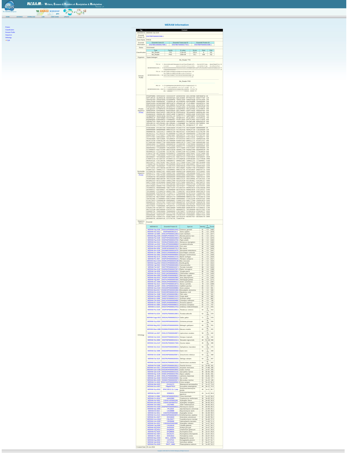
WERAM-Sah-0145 (153, 372)
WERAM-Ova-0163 (153, 246)
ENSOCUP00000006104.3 (170, 252)
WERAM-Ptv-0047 (154, 259)
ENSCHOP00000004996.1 (170, 300)
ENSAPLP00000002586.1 (170, 277)
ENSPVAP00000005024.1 (170, 259)
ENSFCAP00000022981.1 (170, 294)
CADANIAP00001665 (170, 423)
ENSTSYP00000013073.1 (170, 284)
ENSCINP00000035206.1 (170, 396)
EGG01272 (170, 384)
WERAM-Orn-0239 (153, 355)
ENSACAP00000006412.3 (170, 282)
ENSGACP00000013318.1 (170, 362)
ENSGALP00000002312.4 (170, 317)
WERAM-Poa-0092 (153, 296)
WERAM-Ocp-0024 (153, 321)
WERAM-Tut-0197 (154, 267)
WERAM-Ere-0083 (154, 305)
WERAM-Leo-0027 (154, 333)
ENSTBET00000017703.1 (180, 45)
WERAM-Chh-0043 (153, 300)
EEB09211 (170, 393)
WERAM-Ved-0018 (153, 442)
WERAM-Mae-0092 (153, 275)
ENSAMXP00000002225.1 (170, 367)
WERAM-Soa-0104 (153, 288)
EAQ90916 (170, 430)
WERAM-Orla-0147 (153, 343)
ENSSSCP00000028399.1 (170, 378)
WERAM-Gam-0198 (153, 370)
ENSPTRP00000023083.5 (170, 238)
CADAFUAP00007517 (170, 402)
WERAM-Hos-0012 (153, 232)
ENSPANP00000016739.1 (170, 240)
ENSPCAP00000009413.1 (170, 302)
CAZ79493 (170, 404)
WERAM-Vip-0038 (154, 271)
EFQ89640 (170, 432)
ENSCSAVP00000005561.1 (170, 382)
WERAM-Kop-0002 (153, 440)
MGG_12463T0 (170, 438)
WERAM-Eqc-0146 (153, 374)
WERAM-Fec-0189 (153, 294)
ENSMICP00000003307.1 (170, 380)
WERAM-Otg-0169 (154, 229)
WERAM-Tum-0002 (153, 404)
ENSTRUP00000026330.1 (170, 359)
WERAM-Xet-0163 (154, 337)
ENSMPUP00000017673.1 (170, 236)
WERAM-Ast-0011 (154, 413)
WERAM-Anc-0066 (153, 282)
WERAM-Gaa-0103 (153, 362)
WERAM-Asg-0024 (153, 427)
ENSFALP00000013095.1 (170, 314)
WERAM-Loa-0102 (154, 244)
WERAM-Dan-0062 (153, 255)
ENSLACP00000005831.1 (170, 376)
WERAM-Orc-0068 (153, 252)
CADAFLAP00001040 (170, 400)
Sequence (8, 35)
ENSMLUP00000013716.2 (170, 257)
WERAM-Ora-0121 (153, 415)
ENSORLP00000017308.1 (170, 343)
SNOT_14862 (170, 444)
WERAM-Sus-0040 (153, 378)
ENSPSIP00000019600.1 (170, 310)
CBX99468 (170, 421)
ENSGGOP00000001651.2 (170, 263)
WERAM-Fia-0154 (154, 314)
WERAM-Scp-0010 (153, 389)
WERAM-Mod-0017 (153, 290)
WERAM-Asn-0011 (153, 423)
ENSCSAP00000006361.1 (170, 273)
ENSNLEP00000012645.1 (170, 242)
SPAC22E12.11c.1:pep (170, 389)
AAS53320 (170, 427)
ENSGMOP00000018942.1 (170, 370)
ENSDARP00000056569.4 (170, 351)
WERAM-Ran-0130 (153, 269)
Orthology (8, 37)
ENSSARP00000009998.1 (170, 288)
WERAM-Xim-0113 (153, 347)
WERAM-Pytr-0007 (153, 434)
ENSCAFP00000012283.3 (170, 234)
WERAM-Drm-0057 (153, 386)
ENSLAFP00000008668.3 (170, 244)
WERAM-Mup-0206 (153, 236)
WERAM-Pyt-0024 (154, 432)
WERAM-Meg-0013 (153, 325)
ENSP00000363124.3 (170, 232)
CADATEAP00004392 (170, 413)
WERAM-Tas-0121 (154, 284)
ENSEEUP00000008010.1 (170, 305)
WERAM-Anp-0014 (153, 277)
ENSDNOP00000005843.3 (170, 255)
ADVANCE (19, 16)
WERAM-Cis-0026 (154, 382)
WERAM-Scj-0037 (154, 393)
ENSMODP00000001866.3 (170, 290)
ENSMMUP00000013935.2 (170, 329)
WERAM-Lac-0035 (154, 376)
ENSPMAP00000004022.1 (170, 407)
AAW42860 (170, 398)
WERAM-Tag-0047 (154, 280)
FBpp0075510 (170, 386)
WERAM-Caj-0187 (154, 286)
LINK (43, 16)
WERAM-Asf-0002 (154, 400)
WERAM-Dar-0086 (154, 351)
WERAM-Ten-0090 (154, 340)
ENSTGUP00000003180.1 (170, 280)
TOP (8, 40)
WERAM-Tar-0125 (154, 359)
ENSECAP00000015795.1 (170, 374)
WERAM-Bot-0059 (154, 248)
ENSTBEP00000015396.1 (155, 36)
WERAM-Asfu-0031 (153, 402)
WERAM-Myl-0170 (154, 257)
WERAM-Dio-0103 (154, 292)
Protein (7, 27)
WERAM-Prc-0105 (154, 302)
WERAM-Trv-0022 (154, 436)
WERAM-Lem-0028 (153, 421)
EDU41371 (170, 434)
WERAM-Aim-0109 (153, 250)
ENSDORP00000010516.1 (170, 292)
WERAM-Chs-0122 (153, 273)
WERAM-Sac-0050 (153, 409)
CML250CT (170, 419)
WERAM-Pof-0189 (154, 365)
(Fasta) (141, 112)
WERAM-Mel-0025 (154, 384)
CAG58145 (170, 425)
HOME (8, 16)
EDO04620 (170, 417)
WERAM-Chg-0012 (153, 430)
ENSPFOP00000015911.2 (170, 365)
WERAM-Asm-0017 (153, 367)
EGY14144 (170, 442)
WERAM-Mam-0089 (154, 329)
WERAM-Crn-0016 (154, 398)
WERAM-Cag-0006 (153, 425)
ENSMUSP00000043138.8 (170, 261)
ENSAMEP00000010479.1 (170, 250)
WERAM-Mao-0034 (153, 438)
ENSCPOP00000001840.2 (170, 265)
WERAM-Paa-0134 (153, 240)
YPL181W (170, 409)
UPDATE (66, 16)
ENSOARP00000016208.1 (170, 246)
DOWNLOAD (31, 16)
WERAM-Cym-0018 (153, 419)
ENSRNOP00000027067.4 (170, 269)
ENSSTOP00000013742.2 (170, 307)
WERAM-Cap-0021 (153, 265)
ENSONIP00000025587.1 (170, 355)
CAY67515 (170, 440)
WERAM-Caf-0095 (154, 234)
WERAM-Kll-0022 (154, 411)
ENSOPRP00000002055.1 (170, 321)
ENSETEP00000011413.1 (170, 298)
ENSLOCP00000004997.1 (170, 333)
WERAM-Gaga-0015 (154, 317)
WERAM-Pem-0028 (153, 407)
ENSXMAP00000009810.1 (170, 347)
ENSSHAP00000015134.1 (170, 372)
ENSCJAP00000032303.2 (170, 286)
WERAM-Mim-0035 (153, 380)
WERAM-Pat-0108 (154, 238)
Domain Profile (10, 32)
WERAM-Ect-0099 (154, 298)
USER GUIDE (55, 16)
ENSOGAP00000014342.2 (170, 229)
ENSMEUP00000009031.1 (170, 275)
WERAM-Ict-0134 (154, 307)
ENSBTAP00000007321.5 (170, 248)
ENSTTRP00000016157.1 (170, 267)
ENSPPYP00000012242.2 (170, 296)
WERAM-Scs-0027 (153, 417)
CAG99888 (170, 411)
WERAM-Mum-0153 (154, 261)
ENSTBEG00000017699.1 (157, 45)
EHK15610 (170, 436)
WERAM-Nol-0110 (154, 242)
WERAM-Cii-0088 (154, 396)
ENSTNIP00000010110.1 (170, 340)
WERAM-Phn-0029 (153, 444)
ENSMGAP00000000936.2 (170, 325)
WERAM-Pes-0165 (153, 310)
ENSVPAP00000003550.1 (170, 271)
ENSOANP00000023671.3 (170, 415)
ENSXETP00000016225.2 (170, 337)
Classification (9, 30)
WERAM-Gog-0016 (153, 263)
